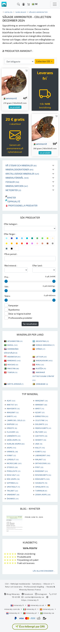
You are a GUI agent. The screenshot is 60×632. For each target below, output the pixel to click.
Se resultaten (30, 323)
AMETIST (12, 404)
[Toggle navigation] (54, 4)
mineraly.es (48, 609)
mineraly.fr (18, 605)
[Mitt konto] (23, 4)
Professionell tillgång (34, 586)
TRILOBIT (12, 490)
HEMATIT (40, 440)
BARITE (11, 416)
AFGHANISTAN (14, 341)
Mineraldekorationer (19, 169)
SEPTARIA (12, 483)
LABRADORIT (42, 455)
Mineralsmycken (17, 186)
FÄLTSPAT (41, 432)
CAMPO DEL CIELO (16, 420)
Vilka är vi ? (48, 584)
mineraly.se (48, 613)
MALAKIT (40, 459)
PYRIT (39, 467)
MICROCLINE (14, 463)
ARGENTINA (42, 341)
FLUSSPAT (12, 432)
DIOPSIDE (12, 424)
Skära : (7, 296)
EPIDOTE (12, 428)
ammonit (11, 98)
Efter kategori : (11, 224)
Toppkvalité (13, 201)
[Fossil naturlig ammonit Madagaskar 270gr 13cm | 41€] (15, 81)
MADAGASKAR (44, 360)
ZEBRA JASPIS (42, 494)
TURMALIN (41, 490)
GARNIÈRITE (13, 436)
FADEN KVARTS (43, 428)
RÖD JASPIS (13, 479)
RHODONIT (41, 471)
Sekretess (36, 584)
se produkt (15, 107)
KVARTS (40, 451)
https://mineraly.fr (30, 600)
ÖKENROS (12, 498)
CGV (6, 584)
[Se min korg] (28, 4)
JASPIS (11, 447)
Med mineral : (10, 265)
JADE (38, 444)
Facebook (28, 594)
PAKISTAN (13, 368)
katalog (9, 12)
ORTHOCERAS (42, 463)
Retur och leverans (13, 586)
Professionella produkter (22, 205)
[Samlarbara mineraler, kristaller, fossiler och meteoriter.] (4, 4)
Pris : (6, 277)
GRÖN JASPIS (13, 440)
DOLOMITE (41, 424)
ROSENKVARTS (43, 475)
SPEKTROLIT (13, 487)
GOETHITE (41, 436)
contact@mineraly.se (34, 597)
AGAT (11, 400)
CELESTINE (41, 420)
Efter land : (37, 265)
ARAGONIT (13, 412)
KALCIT (40, 447)
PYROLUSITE (13, 471)
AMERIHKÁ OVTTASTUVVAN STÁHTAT (43, 376)
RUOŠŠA (41, 368)
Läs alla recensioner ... (44, 571)
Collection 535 (43, 61)
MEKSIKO (12, 364)
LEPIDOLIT (13, 459)
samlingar (20, 12)
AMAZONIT (41, 400)
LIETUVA (41, 356)
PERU (40, 364)
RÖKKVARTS (42, 479)
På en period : (10, 254)
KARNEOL (12, 451)
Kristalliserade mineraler (22, 173)
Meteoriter (13, 190)
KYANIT (11, 455)
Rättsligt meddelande (20, 584)
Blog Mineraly (13, 594)
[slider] (6, 281)
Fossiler (12, 182)
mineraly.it (31, 609)
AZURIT (39, 412)
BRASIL (12, 345)
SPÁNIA (40, 349)
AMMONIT (41, 404)
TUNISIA (12, 372)
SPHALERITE (41, 487)
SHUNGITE (41, 483)
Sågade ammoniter (38, 12)
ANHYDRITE (13, 408)
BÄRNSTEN (41, 416)
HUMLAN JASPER (15, 444)
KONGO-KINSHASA (45, 345)
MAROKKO (13, 360)
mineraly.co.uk (37, 605)
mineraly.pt (31, 613)
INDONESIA (13, 356)
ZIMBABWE (42, 384)
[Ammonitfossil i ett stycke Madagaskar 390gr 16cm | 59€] (45, 127)
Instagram (42, 594)
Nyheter (11, 197)
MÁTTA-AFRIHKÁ (15, 384)
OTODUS (12, 467)
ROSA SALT (13, 475)
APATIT (39, 408)
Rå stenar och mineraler (21, 165)
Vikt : (6, 286)
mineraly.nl (14, 613)
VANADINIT (13, 494)
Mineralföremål (17, 177)
